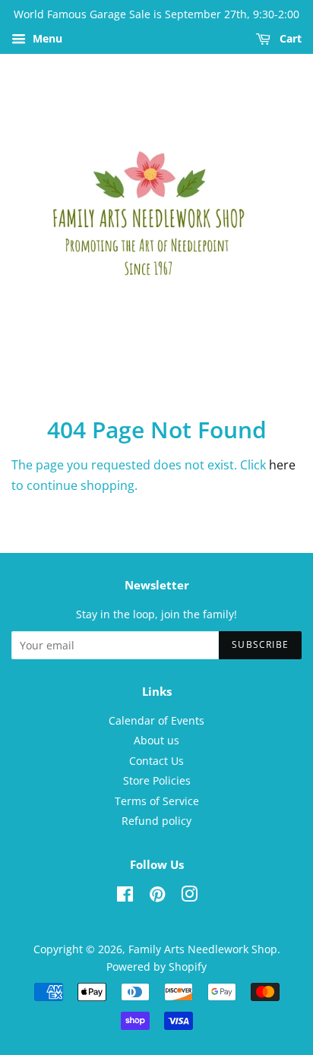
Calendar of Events (156, 720)
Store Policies (157, 780)
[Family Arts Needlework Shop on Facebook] (125, 896)
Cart (289, 38)
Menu (46, 38)
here (282, 464)
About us (156, 740)
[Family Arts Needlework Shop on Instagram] (189, 896)
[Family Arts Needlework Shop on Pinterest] (157, 896)
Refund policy (156, 820)
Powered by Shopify (156, 966)
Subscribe (260, 644)
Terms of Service (157, 801)
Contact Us (156, 760)
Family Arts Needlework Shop (202, 949)
